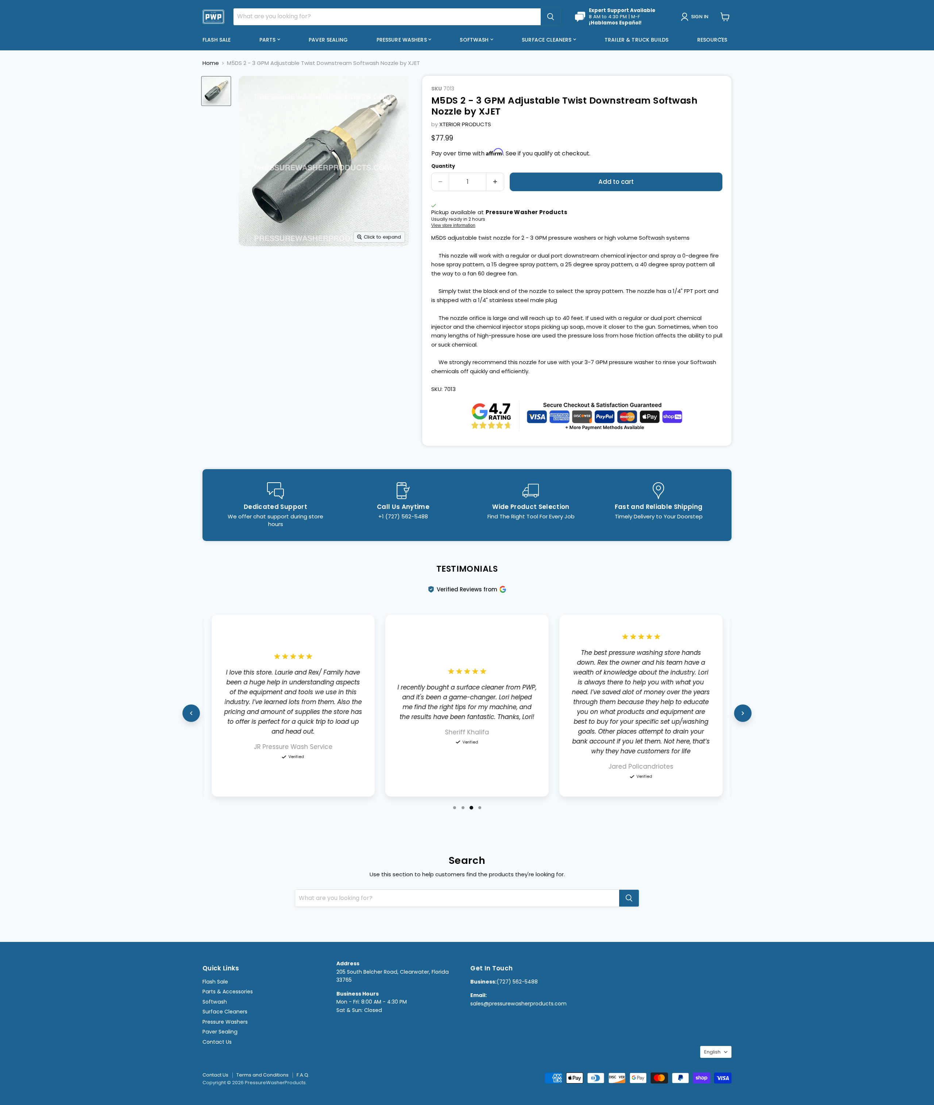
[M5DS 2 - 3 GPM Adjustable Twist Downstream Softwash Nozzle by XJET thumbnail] (216, 91)
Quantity (443, 166)
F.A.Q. (303, 1074)
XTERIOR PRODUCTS (465, 124)
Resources (713, 39)
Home (210, 63)
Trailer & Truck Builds (636, 39)
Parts (268, 39)
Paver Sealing (328, 39)
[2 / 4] (463, 807)
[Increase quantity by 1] (495, 182)
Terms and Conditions (262, 1074)
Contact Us (217, 1042)
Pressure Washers (402, 39)
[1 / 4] (454, 807)
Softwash (475, 39)
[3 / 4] (471, 808)
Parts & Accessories (227, 991)
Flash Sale (216, 39)
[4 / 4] (479, 807)
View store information (453, 225)
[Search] (550, 16)
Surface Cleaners (547, 39)
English (712, 1051)
